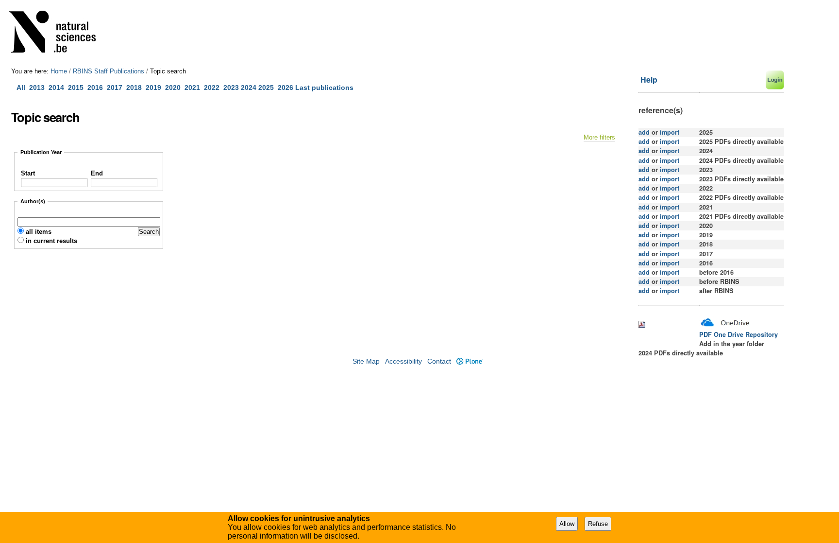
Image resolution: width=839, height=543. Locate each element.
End (97, 173)
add (644, 132)
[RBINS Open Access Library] (58, 34)
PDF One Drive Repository (738, 334)
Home (58, 71)
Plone (469, 361)
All (22, 87)
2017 (116, 87)
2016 (95, 87)
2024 (248, 87)
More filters (599, 137)
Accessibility (403, 361)
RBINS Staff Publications (108, 71)
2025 (266, 87)
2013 (37, 87)
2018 (136, 87)
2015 (76, 87)
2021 (192, 87)
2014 (56, 87)
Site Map (366, 361)
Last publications (324, 87)
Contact (439, 361)
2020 (173, 87)
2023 (231, 87)
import (668, 132)
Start (28, 173)
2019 (153, 87)
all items (38, 231)
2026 (285, 87)
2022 (211, 87)
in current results (51, 241)
